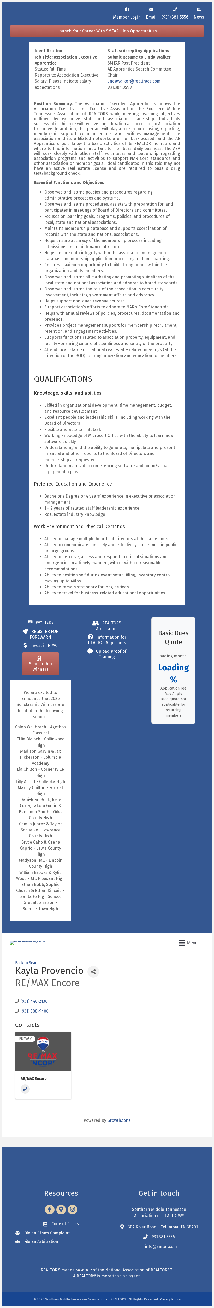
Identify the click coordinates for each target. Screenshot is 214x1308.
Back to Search (27, 963)
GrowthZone (119, 1120)
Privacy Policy (170, 1299)
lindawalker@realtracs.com (134, 81)
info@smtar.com (161, 1246)
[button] (107, 31)
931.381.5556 (163, 1236)
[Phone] (25, 1089)
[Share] (93, 972)
